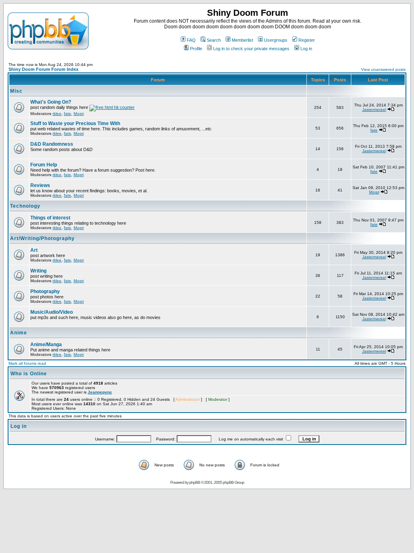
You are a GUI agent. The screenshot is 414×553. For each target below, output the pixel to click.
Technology (25, 206)
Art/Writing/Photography (42, 238)
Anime (18, 333)
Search (214, 40)
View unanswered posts (383, 69)
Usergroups (275, 40)
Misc (16, 91)
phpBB (194, 482)
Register (306, 40)
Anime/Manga (46, 344)
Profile (196, 48)
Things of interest (50, 218)
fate (67, 113)
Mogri (79, 113)
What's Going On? (50, 102)
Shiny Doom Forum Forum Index (43, 69)
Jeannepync (100, 392)
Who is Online (29, 373)
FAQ (191, 40)
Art (34, 250)
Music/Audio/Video (51, 312)
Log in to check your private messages (251, 48)
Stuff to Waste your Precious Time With (75, 123)
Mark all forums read (27, 363)
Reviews (40, 185)
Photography (45, 291)
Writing (38, 271)
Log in (306, 48)
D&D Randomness (51, 144)
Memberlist (242, 40)
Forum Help (43, 165)
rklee (57, 113)
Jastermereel (374, 109)
